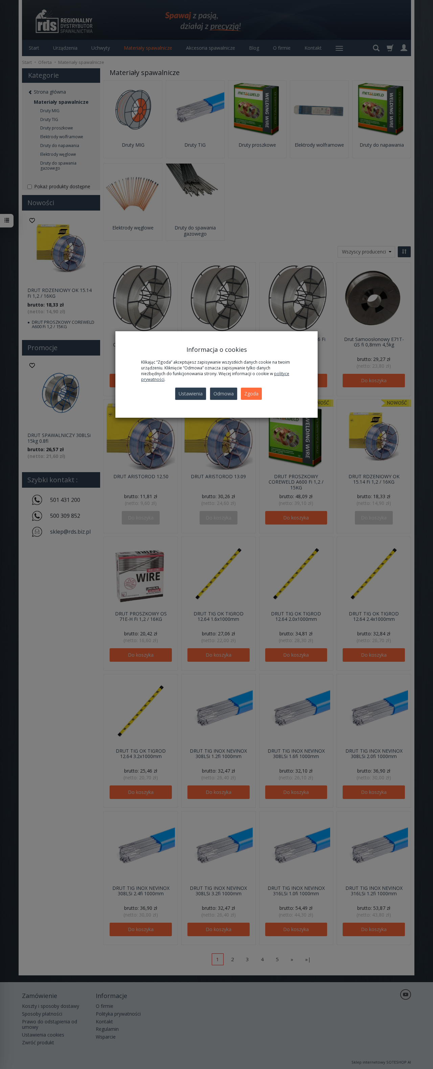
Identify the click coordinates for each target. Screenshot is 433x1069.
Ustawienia (191, 393)
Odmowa (223, 393)
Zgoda (251, 393)
